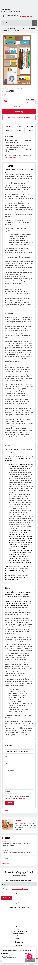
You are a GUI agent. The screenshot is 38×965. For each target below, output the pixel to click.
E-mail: (7, 764)
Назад (6, 810)
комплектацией (10, 157)
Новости (19, 938)
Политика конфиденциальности (19, 907)
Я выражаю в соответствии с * (15, 891)
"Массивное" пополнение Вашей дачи (16, 853)
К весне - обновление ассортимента (15, 860)
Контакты (19, 945)
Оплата (19, 929)
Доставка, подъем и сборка (19, 931)
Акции (19, 936)
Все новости (5, 863)
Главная (19, 927)
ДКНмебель (6, 10)
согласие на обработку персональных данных (15, 890)
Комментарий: (10, 771)
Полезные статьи (19, 933)
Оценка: (7, 791)
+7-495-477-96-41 (11, 16)
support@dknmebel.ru (19, 876)
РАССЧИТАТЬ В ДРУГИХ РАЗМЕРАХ (19, 117)
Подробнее (22, 798)
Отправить (6, 897)
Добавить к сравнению (12, 95)
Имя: (7, 756)
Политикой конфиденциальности (14, 893)
